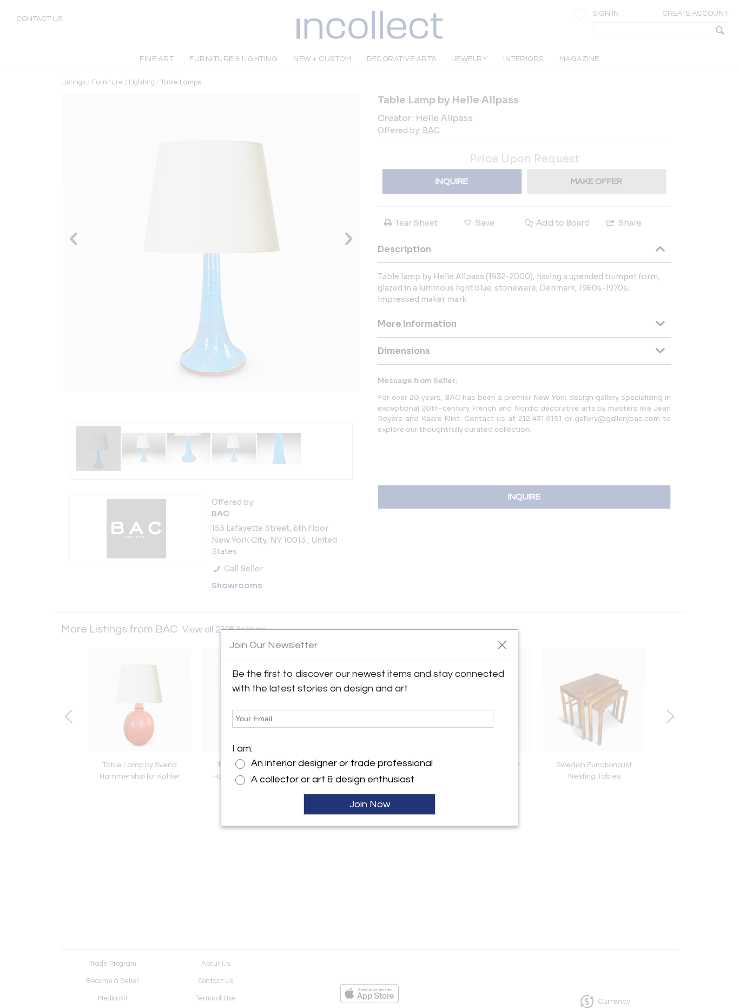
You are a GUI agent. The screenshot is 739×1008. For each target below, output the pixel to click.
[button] (502, 644)
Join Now (369, 804)
